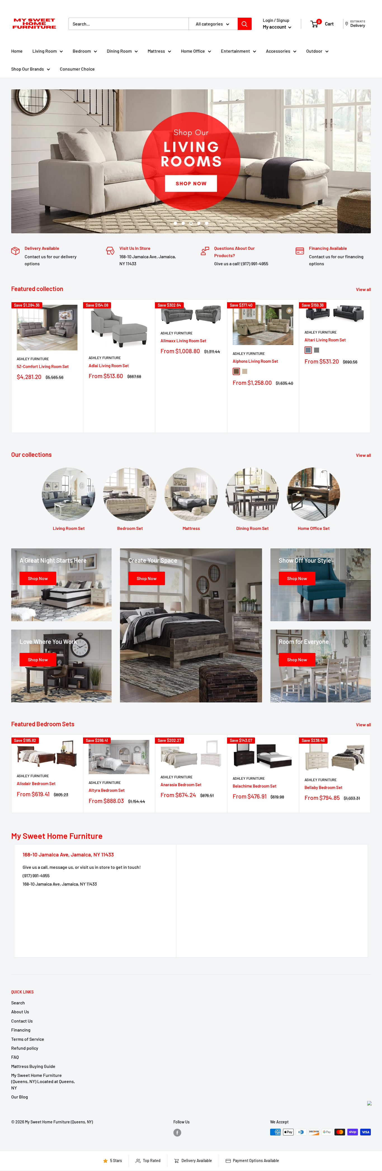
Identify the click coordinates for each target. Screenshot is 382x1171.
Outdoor (314, 50)
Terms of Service (27, 1039)
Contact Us (22, 1020)
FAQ (15, 1057)
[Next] (371, 366)
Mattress (156, 50)
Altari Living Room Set (325, 339)
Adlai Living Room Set (109, 365)
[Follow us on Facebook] (177, 1133)
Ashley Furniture (33, 359)
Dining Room (119, 50)
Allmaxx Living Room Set (183, 340)
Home (17, 50)
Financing (20, 1029)
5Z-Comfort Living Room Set (43, 366)
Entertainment (235, 50)
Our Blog (19, 1096)
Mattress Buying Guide (33, 1066)
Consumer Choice (77, 68)
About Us (20, 1011)
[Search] (245, 24)
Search (18, 1002)
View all (364, 289)
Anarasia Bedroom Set (181, 784)
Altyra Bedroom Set (107, 790)
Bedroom (82, 50)
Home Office (193, 50)
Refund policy (24, 1048)
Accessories (278, 50)
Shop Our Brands (27, 68)
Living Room (44, 50)
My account (275, 26)
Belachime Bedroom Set (255, 785)
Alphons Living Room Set (255, 361)
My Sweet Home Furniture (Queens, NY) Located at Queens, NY (43, 1081)
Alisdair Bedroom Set (36, 783)
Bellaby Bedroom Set (324, 787)
